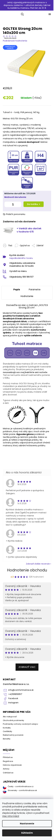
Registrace (8, 761)
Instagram (13, 702)
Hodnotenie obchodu (27, 570)
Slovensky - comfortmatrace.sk (22, 790)
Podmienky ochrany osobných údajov (20, 724)
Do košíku (32, 204)
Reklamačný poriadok (13, 735)
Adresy (6, 769)
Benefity (6, 739)
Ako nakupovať (10, 716)
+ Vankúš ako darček (29, 230)
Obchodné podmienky (13, 720)
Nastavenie (27, 823)
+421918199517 (15, 694)
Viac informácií (10, 816)
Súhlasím (27, 832)
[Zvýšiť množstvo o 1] (18, 204)
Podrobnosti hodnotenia (15, 40)
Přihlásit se (8, 757)
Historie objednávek (12, 765)
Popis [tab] (16, 289)
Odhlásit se (8, 772)
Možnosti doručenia (15, 197)
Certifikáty (7, 731)
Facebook (13, 698)
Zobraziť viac (27, 667)
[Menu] (49, 14)
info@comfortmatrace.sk (21, 690)
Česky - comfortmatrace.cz (20, 786)
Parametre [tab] (34, 289)
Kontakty (7, 728)
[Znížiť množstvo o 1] (7, 204)
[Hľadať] (21, 14)
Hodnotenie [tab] (27, 296)
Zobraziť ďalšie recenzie (38, 563)
